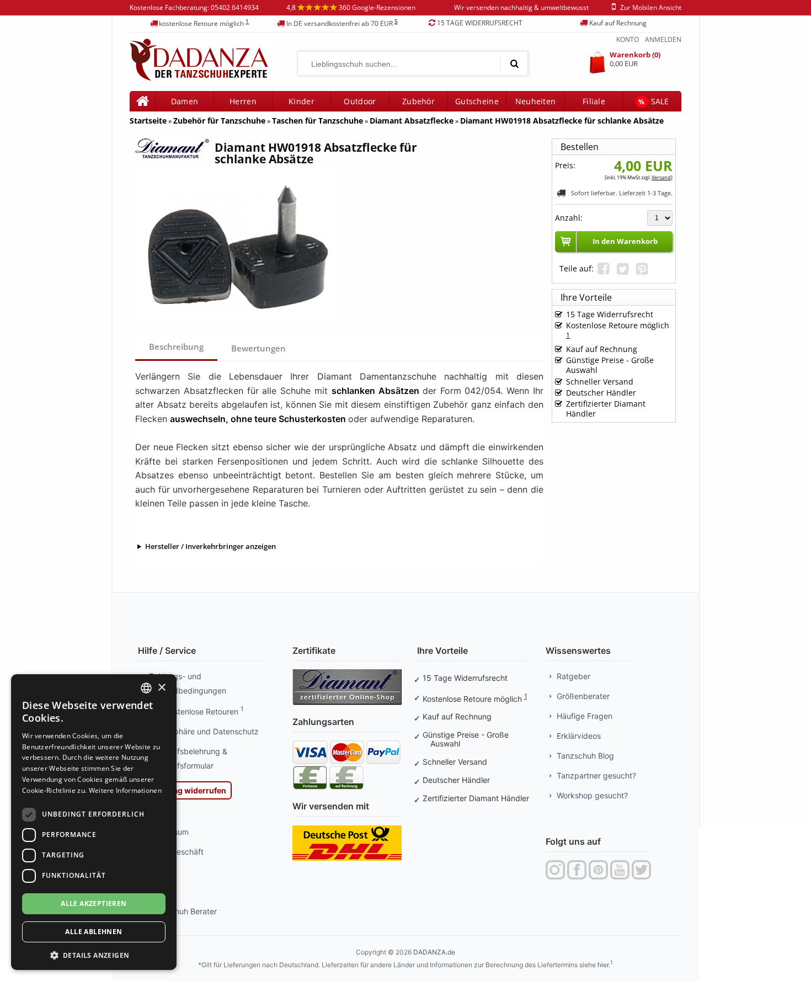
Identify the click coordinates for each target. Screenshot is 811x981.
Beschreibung (176, 346)
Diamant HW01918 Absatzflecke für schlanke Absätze (562, 120)
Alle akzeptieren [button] (93, 903)
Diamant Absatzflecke (411, 120)
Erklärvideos (579, 735)
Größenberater (583, 696)
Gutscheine (477, 101)
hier (603, 965)
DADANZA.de (434, 952)
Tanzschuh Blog (585, 755)
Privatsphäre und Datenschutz (204, 731)
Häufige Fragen (584, 716)
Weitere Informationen (125, 790)
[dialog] (94, 822)
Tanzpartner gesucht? (596, 775)
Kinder (301, 101)
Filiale (594, 101)
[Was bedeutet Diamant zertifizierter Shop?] (347, 672)
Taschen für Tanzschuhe (317, 120)
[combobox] (146, 688)
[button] (94, 954)
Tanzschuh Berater (183, 911)
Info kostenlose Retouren (196, 711)
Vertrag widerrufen (190, 790)
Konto (627, 39)
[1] (514, 63)
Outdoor (360, 101)
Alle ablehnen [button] (93, 931)
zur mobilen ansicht (650, 7)
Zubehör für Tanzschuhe (219, 120)
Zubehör (418, 101)
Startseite (148, 120)
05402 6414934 (235, 7)
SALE (653, 101)
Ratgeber (573, 676)
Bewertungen (259, 348)
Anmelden (663, 39)
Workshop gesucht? (592, 795)
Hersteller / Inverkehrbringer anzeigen (210, 546)
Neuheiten (535, 101)
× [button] (161, 688)
